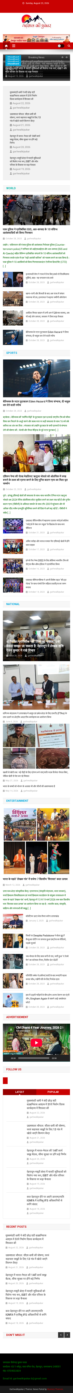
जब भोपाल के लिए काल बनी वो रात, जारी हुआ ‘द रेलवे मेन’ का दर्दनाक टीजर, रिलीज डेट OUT (47, 958)
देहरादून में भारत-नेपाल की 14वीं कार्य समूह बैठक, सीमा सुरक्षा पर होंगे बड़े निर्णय (25, 139)
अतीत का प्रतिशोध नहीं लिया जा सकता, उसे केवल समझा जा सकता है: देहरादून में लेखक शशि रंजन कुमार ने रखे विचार (35, 645)
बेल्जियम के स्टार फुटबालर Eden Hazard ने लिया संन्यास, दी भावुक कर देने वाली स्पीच (47, 334)
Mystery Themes (55, 1389)
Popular (53, 1092)
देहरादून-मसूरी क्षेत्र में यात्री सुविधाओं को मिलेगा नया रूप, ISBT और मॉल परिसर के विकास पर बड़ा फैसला (36, 70)
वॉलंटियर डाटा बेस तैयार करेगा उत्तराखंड (42, 916)
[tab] (19, 1092)
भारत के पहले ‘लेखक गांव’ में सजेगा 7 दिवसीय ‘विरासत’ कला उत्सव (35, 879)
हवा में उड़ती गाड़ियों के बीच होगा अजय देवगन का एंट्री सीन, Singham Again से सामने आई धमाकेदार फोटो (47, 998)
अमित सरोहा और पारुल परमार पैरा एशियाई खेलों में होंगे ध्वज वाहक (47, 543)
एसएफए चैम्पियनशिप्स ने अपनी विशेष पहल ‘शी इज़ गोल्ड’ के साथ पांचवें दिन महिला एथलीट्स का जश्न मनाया (46, 583)
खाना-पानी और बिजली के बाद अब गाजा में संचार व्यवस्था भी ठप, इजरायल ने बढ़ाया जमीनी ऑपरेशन (46, 295)
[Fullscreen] (65, 1058)
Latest (19, 1092)
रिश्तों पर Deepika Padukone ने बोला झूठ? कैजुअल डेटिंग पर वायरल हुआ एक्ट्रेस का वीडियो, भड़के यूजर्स (46, 939)
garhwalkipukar (36, 76)
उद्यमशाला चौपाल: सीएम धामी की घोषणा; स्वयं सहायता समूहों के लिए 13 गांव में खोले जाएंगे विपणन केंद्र (25, 117)
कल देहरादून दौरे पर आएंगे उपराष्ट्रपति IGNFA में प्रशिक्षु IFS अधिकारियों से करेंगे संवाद (45, 1200)
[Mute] (60, 1058)
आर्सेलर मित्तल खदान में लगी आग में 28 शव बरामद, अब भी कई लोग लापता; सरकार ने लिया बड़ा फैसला (47, 314)
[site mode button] (61, 46)
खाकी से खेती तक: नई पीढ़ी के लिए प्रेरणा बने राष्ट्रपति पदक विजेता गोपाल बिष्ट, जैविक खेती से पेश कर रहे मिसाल (35, 774)
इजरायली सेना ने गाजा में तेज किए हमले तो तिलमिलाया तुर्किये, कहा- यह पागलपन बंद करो (47, 276)
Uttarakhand (13, 64)
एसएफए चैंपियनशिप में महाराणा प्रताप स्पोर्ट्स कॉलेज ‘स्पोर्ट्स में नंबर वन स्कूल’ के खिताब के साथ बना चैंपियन (47, 524)
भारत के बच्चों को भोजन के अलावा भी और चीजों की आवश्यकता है (29, 786)
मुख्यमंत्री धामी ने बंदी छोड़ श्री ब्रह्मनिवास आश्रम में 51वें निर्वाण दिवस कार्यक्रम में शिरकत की (23, 95)
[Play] (7, 1058)
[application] (36, 1043)
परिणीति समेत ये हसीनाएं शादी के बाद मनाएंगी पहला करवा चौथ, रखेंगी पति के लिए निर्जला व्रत (46, 977)
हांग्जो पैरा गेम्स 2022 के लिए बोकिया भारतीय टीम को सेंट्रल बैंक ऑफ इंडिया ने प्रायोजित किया (47, 562)
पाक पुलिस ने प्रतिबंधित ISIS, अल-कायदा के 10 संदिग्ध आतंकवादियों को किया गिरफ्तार (30, 231)
